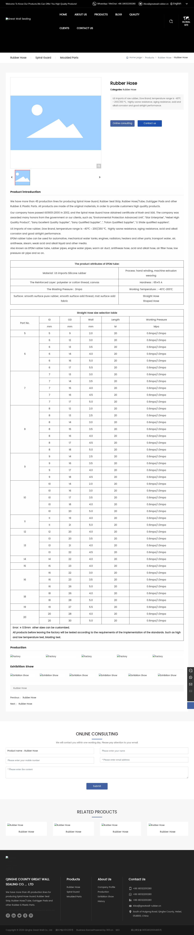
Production (103, 892)
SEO (118, 930)
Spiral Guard (73, 892)
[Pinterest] (31, 915)
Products (101, 14)
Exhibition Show (106, 896)
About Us (81, 14)
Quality (134, 14)
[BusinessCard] (190, 691)
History (101, 901)
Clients (64, 28)
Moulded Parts (74, 896)
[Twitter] (19, 915)
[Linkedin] (14, 915)
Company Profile (106, 887)
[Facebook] (8, 915)
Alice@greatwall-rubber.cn (156, 4)
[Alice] (190, 670)
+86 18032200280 (126, 3)
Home (63, 14)
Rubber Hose (164, 57)
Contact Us (85, 28)
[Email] (190, 684)
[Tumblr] (25, 915)
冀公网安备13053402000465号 (146, 930)
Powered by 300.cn (103, 930)
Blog (118, 14)
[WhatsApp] (190, 677)
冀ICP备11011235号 (64, 930)
